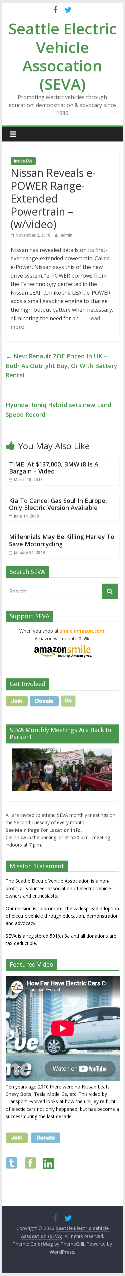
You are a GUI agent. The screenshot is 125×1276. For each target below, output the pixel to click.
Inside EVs (23, 161)
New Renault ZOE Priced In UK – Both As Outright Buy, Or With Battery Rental (61, 365)
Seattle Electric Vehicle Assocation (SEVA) (62, 56)
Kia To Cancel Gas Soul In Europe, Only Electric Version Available (58, 504)
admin (66, 235)
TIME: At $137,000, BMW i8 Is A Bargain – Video (53, 467)
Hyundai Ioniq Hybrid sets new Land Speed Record (58, 409)
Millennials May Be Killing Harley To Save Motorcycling (61, 540)
